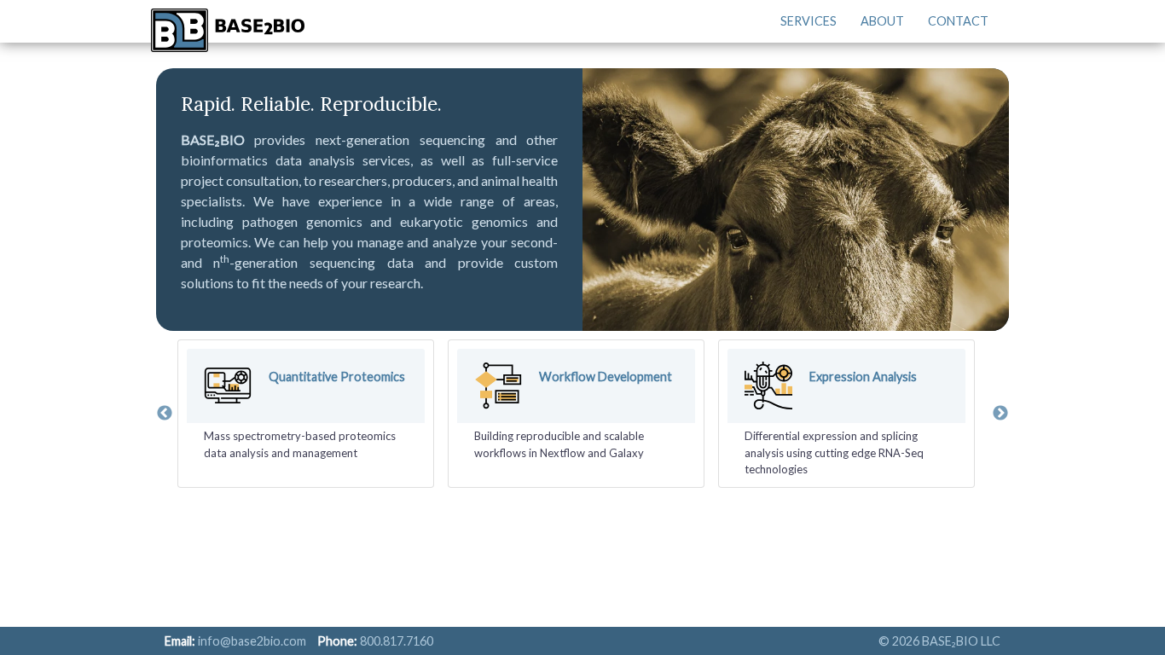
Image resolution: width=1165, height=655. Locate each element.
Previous (164, 413)
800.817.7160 (396, 641)
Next (1000, 413)
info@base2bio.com (252, 641)
